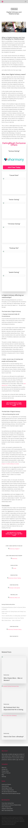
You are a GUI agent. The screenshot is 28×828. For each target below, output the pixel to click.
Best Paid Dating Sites (7, 810)
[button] (25, 1)
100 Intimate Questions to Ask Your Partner (13, 618)
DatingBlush (12, 824)
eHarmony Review (6, 784)
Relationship (14, 9)
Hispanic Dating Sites (7, 808)
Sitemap (4, 776)
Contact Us (4, 769)
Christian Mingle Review (8, 789)
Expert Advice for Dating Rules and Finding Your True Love (14, 612)
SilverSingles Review (7, 788)
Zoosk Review (5, 786)
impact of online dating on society (10, 463)
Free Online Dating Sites (8, 803)
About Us (4, 767)
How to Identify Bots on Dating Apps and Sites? (14, 615)
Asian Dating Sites (6, 806)
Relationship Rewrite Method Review (11, 793)
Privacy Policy (5, 771)
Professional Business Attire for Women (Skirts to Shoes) (14, 608)
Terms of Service (6, 773)
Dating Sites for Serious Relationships (11, 805)
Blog (3, 774)
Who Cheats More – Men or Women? (11, 620)
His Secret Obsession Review (9, 791)
